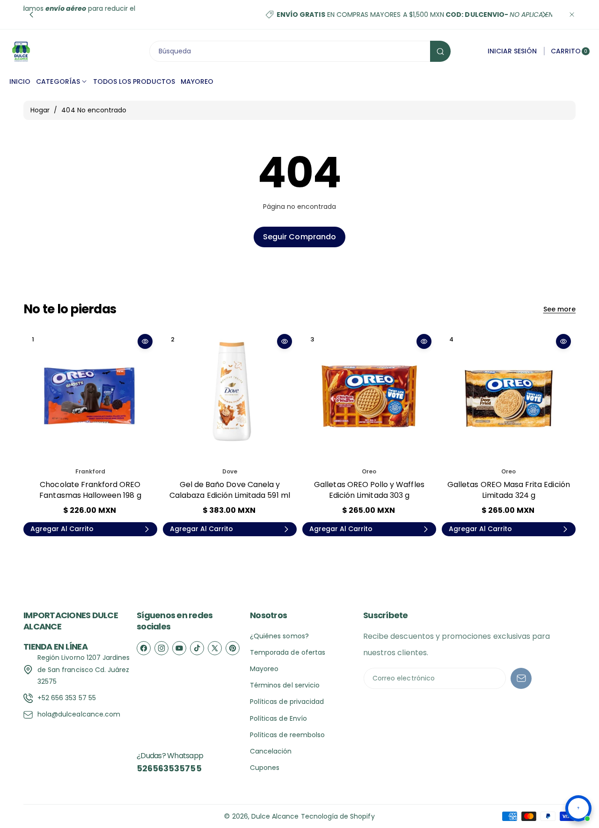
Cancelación (271, 751)
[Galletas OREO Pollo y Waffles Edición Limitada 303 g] (369, 396)
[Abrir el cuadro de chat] (578, 808)
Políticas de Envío (278, 718)
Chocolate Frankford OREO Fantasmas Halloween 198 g (90, 489)
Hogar (40, 110)
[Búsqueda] (440, 51)
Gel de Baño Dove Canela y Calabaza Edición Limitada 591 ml (229, 489)
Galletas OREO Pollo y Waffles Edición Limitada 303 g (369, 489)
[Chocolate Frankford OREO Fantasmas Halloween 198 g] (90, 396)
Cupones (264, 767)
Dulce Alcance (275, 816)
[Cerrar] (571, 14)
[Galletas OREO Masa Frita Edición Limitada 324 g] (509, 396)
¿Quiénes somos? (279, 636)
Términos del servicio (285, 685)
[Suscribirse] (521, 678)
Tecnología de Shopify (338, 816)
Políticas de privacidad (287, 701)
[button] (31, 14)
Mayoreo (264, 668)
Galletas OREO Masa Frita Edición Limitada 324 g (508, 489)
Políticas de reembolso (287, 734)
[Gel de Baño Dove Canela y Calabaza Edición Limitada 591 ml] (230, 396)
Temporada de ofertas (287, 652)
